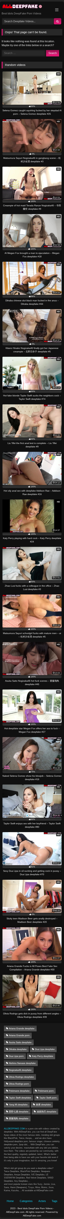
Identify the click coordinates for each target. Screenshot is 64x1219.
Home (10, 1201)
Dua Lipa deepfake (45, 1049)
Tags (54, 1201)
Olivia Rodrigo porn (19, 1083)
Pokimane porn (46, 1090)
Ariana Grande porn (19, 1035)
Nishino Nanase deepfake (22, 1063)
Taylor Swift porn (48, 1097)
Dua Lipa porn (16, 1056)
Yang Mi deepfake (18, 1104)
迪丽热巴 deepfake (46, 1111)
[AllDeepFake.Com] (26, 7)
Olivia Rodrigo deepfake (21, 1077)
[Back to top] (53, 1209)
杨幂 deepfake (43, 1104)
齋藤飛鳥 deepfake (18, 1118)
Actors (42, 1201)
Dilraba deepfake (18, 1049)
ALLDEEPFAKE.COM (14, 1128)
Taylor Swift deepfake (20, 1097)
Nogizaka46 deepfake (20, 1070)
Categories (26, 1201)
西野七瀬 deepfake (18, 1111)
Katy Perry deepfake (42, 1056)
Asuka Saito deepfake (20, 1042)
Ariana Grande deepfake (21, 1028)
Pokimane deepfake (19, 1090)
